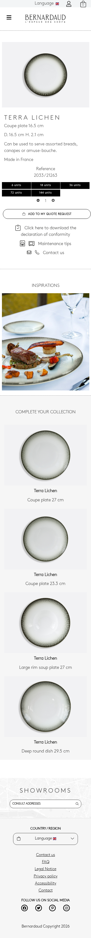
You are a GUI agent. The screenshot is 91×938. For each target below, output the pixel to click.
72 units (16, 193)
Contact (46, 891)
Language (45, 3)
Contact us (45, 855)
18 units (45, 185)
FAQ (45, 862)
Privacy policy (46, 876)
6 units (16, 185)
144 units (45, 193)
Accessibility (45, 883)
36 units (75, 185)
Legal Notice (45, 869)
